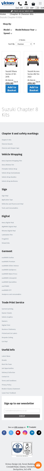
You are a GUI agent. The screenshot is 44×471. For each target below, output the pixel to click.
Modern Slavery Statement (11, 389)
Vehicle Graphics (7, 317)
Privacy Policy (6, 385)
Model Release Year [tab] (24, 30)
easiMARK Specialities (9, 282)
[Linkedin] (32, 432)
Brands (4, 360)
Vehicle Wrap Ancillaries (10, 181)
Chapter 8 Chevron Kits (21, 14)
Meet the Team (7, 364)
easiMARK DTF (6, 290)
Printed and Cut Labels (9, 333)
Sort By (11, 44)
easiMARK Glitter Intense (10, 266)
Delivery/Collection (8, 372)
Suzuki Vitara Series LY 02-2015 (11, 74)
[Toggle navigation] (40, 3)
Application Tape (7, 200)
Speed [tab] (7, 33)
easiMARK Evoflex (8, 257)
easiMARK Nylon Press (9, 274)
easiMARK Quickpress (9, 270)
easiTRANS (5, 286)
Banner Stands (7, 313)
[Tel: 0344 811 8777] (21, 4)
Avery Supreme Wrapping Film (12, 161)
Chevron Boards (7, 144)
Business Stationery (9, 329)
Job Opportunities (8, 368)
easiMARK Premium (8, 261)
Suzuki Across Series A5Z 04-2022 (34, 74)
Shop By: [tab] (7, 24)
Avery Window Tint (8, 165)
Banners (5, 321)
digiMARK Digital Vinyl (9, 226)
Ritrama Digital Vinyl (9, 231)
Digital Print (6, 325)
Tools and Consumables (10, 208)
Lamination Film (7, 235)
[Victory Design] (7, 3)
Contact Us (5, 376)
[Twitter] (11, 432)
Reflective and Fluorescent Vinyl (12, 204)
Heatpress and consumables (11, 294)
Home (3, 14)
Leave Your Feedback (9, 393)
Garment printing (7, 309)
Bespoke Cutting (7, 337)
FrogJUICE (5, 239)
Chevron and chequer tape (10, 148)
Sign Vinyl (5, 196)
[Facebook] (4, 432)
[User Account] (27, 3)
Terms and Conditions (9, 381)
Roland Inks (6, 243)
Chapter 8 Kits (6, 140)
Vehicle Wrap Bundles (9, 177)
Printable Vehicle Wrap (9, 169)
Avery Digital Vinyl (8, 222)
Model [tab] (7, 30)
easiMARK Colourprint (9, 278)
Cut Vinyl (5, 341)
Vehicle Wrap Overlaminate (11, 173)
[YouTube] (18, 432)
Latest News (6, 356)
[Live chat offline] (38, 465)
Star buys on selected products (30, 11)
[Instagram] (25, 432)
